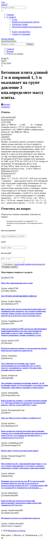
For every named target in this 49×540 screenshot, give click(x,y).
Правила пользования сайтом (25, 22)
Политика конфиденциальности (27, 27)
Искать (30, 44)
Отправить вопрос (9, 267)
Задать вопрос (7, 39)
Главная (10, 14)
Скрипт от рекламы (21, 34)
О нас (14, 19)
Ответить (5, 107)
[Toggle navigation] (2, 10)
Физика (10, 51)
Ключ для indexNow (21, 32)
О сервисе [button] (11, 17)
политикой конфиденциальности (29, 264)
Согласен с (24, 264)
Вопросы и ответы (16, 530)
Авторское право (20, 24)
